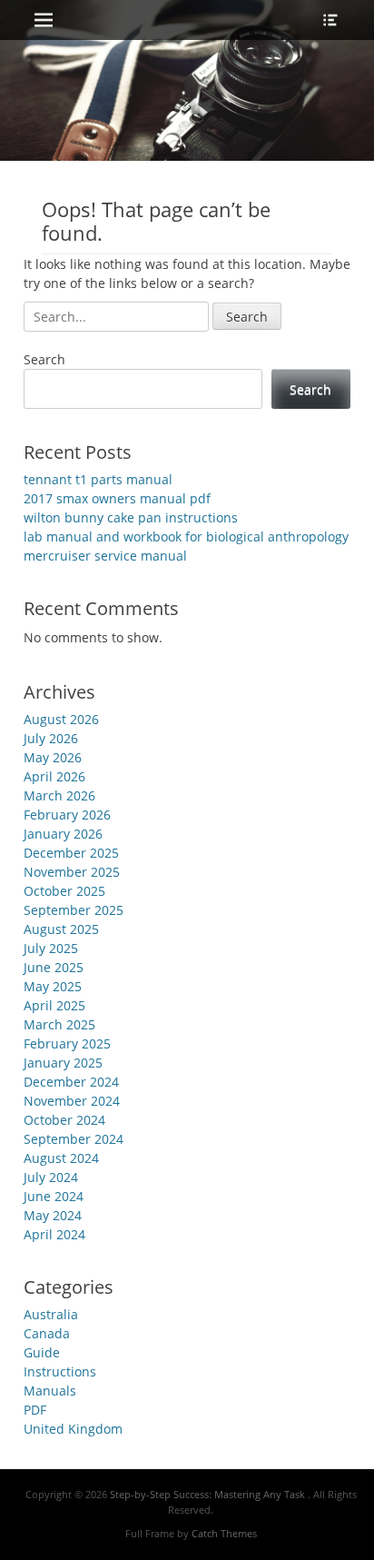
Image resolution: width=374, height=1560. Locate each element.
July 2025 (51, 948)
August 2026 (61, 719)
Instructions (60, 1371)
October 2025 (64, 890)
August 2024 (61, 1158)
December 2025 (71, 852)
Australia (51, 1314)
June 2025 (54, 967)
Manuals (50, 1390)
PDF (35, 1409)
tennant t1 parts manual (98, 479)
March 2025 (59, 1024)
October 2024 (64, 1119)
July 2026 (51, 738)
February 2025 (67, 1043)
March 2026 (59, 795)
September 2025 (73, 910)
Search (44, 359)
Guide (42, 1352)
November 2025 (72, 871)
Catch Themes (224, 1533)
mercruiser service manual (105, 555)
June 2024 (54, 1196)
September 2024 (73, 1139)
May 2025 (53, 986)
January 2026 (63, 833)
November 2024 (72, 1100)
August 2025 (61, 929)
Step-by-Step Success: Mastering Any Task (209, 1494)
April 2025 (54, 1005)
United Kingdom (73, 1428)
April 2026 (54, 776)
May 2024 (53, 1215)
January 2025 (63, 1062)
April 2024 (54, 1234)
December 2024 (71, 1081)
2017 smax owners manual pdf (117, 498)
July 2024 (51, 1177)
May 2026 (53, 757)
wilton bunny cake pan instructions (131, 517)
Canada (47, 1333)
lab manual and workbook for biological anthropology (186, 536)
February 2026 (67, 814)
